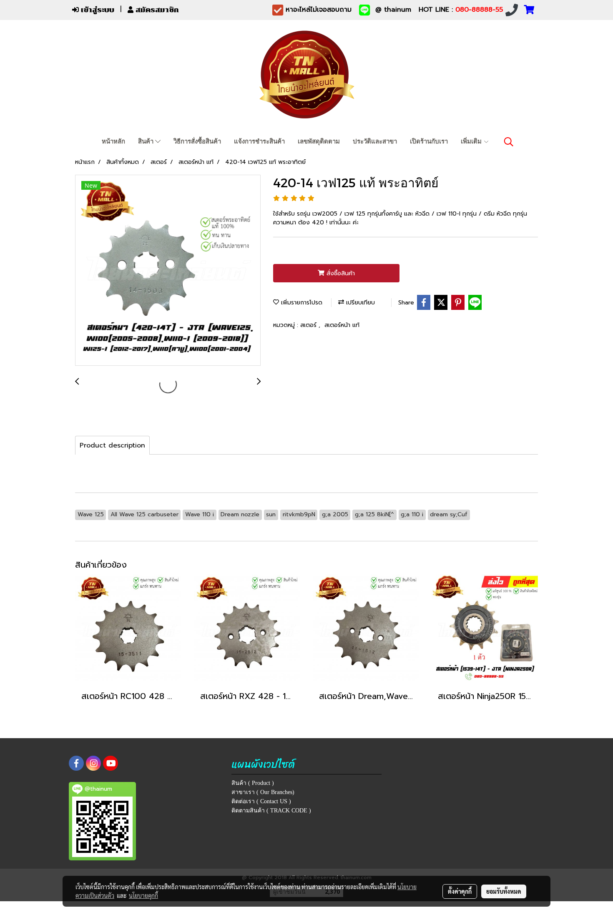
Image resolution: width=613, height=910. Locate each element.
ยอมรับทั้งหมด (503, 891)
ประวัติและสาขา (375, 141)
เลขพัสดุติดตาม (319, 141)
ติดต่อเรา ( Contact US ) (261, 801)
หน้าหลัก (113, 141)
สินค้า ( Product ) (252, 783)
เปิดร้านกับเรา (429, 141)
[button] (509, 142)
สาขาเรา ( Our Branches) (262, 792)
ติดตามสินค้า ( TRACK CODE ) (271, 810)
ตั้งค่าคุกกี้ (460, 891)
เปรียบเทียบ (359, 302)
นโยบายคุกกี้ (143, 895)
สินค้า (146, 141)
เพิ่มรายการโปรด (300, 302)
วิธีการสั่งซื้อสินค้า (197, 141)
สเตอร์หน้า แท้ (341, 325)
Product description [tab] (112, 445)
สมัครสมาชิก (156, 10)
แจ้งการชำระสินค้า (259, 141)
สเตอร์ (309, 325)
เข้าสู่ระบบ (96, 10)
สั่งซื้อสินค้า (339, 273)
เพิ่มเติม (472, 141)
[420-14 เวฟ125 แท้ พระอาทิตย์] (167, 270)
